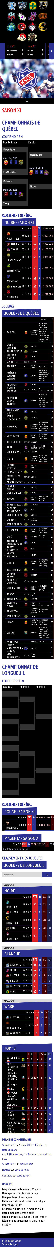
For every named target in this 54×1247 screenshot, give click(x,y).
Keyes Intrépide (12, 1066)
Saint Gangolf (15, 492)
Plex (12, 991)
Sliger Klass (14, 452)
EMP (46, 228)
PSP (50, 1053)
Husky (10, 622)
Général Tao (13, 588)
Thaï (9, 447)
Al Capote (12, 384)
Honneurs (43, 319)
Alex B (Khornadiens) (12, 1154)
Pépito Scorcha (11, 467)
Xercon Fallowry (12, 555)
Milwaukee (12, 530)
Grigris (14, 980)
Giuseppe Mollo (12, 604)
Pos (3, 228)
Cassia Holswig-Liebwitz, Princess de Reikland (12, 1078)
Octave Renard (11, 1114)
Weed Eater (13, 436)
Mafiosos (7, 181)
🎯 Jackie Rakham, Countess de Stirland (12, 1098)
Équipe (10, 228)
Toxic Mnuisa (14, 569)
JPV (41, 1053)
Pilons (14, 912)
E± (47, 844)
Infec (13, 970)
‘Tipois (10, 1118)
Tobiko (10, 594)
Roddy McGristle (12, 549)
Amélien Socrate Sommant (12, 375)
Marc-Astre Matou (13, 1124)
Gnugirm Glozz (15, 504)
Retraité (27, 390)
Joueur (10, 319)
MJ (23, 228)
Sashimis (12, 519)
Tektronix (12, 610)
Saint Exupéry (11, 346)
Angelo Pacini (14, 482)
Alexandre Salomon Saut (14, 543)
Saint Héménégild (13, 418)
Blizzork (15, 986)
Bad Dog (11, 332)
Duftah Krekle (11, 575)
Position (34, 319)
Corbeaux (15, 1033)
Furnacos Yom (14, 472)
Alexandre (7, 1175)
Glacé (10, 1108)
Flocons (14, 1017)
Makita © (12, 426)
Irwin (10, 458)
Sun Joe (11, 562)
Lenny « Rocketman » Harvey (15, 648)
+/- (45, 1054)
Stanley (11, 366)
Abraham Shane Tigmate (12, 400)
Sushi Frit (12, 361)
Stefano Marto (11, 357)
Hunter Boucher (11, 1130)
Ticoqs (33, 186)
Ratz (12, 928)
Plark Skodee (14, 351)
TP (51, 844)
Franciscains (9, 171)
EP (42, 228)
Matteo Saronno (11, 390)
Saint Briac (13, 616)
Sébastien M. (8, 1145)
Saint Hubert (14, 515)
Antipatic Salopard (12, 581)
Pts (35, 228)
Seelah (11, 632)
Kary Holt (12, 641)
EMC (48, 817)
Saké (9, 536)
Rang (3, 319)
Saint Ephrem (14, 524)
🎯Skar (11, 1088)
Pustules (16, 286)
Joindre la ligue (10, 1244)
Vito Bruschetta (13, 656)
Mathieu (6, 1169)
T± (49, 896)
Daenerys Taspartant (13, 510)
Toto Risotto (14, 442)
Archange (15, 964)
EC (50, 228)
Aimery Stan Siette (14, 477)
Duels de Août (26, 1163)
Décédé (26, 362)
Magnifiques (9, 149)
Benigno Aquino (11, 488)
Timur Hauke (14, 598)
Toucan (11, 498)
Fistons (14, 975)
